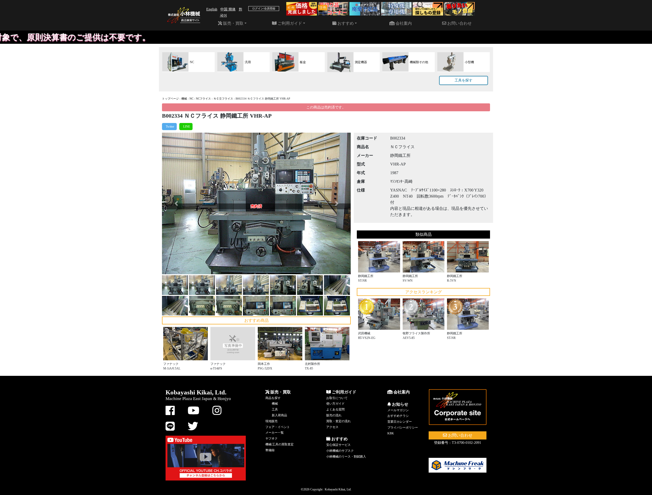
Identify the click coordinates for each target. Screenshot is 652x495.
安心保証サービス (338, 445)
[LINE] (186, 126)
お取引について (337, 398)
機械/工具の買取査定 (279, 444)
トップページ (170, 98)
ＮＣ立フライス (223, 98)
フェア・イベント (277, 427)
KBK (390, 433)
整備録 (270, 450)
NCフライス (203, 98)
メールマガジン (398, 410)
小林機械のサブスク (340, 450)
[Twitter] (169, 126)
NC (191, 98)
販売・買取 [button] (232, 23)
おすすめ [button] (345, 23)
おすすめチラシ (398, 416)
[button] (176, 203)
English (211, 9)
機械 (184, 98)
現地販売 (271, 421)
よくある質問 (335, 409)
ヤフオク (271, 438)
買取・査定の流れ (338, 421)
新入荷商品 (279, 415)
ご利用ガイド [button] (289, 23)
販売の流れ (334, 415)
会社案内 (403, 23)
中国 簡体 (228, 9)
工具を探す (463, 80)
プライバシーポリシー (402, 427)
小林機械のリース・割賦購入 (346, 456)
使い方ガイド (335, 403)
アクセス (332, 427)
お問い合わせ (459, 23)
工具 (275, 409)
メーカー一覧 (274, 432)
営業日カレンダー (399, 421)
